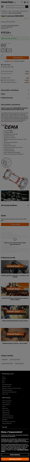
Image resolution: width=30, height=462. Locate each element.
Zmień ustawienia (15, 454)
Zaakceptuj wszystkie (15, 459)
